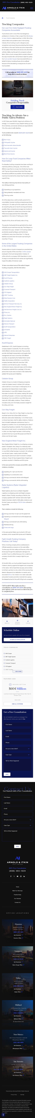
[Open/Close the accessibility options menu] (3, 1115)
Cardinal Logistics (9, 281)
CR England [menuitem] (8, 666)
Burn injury (7, 139)
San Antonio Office (17, 1075)
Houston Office (17, 938)
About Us (7, 623)
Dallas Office (17, 991)
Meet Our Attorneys (17, 890)
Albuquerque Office (17, 1048)
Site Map (22, 1094)
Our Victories (17, 898)
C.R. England (7, 292)
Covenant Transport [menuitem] (10, 663)
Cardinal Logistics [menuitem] (9, 660)
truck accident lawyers (10, 59)
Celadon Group (8, 284)
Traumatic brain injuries (10, 148)
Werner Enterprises (9, 335)
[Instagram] (21, 876)
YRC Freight (7, 338)
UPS (5, 332)
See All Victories (17, 704)
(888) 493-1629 (26, 2)
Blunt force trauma (9, 154)
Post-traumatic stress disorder (12, 145)
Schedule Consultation (17, 639)
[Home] (13, 8)
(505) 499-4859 (18, 1042)
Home (17, 887)
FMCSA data (21, 502)
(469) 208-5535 (18, 986)
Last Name (9, 730)
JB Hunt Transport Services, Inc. (13, 304)
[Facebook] (11, 876)
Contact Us (17, 902)
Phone (7, 742)
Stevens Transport (9, 324)
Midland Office (17, 1018)
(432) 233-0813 (18, 1013)
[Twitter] (14, 876)
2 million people (26, 252)
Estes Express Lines (9, 298)
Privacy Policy (14, 1094)
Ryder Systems (8, 318)
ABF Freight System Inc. (11, 275)
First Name (9, 724)
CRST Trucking (8, 295)
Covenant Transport (9, 289)
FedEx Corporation (9, 301)
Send (7, 774)
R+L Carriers (7, 315)
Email (7, 736)
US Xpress (7, 329)
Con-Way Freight (9, 286)
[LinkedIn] (24, 876)
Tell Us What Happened (12, 761)
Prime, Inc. (7, 312)
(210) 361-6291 (18, 1069)
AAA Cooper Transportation (12, 272)
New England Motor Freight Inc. (13, 307)
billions (10, 575)
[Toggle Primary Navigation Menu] (31, 8)
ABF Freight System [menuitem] (10, 656)
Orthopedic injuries (9, 142)
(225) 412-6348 (18, 959)
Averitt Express (8, 278)
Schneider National (9, 321)
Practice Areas (17, 894)
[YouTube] (17, 876)
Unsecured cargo (9, 527)
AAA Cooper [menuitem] (8, 653)
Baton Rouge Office (17, 964)
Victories (28, 623)
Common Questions (17, 623)
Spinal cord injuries (9, 151)
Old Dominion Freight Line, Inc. (13, 309)
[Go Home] (2, 18)
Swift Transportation (9, 327)
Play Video (19, 107)
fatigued (6, 519)
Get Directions (17, 935)
